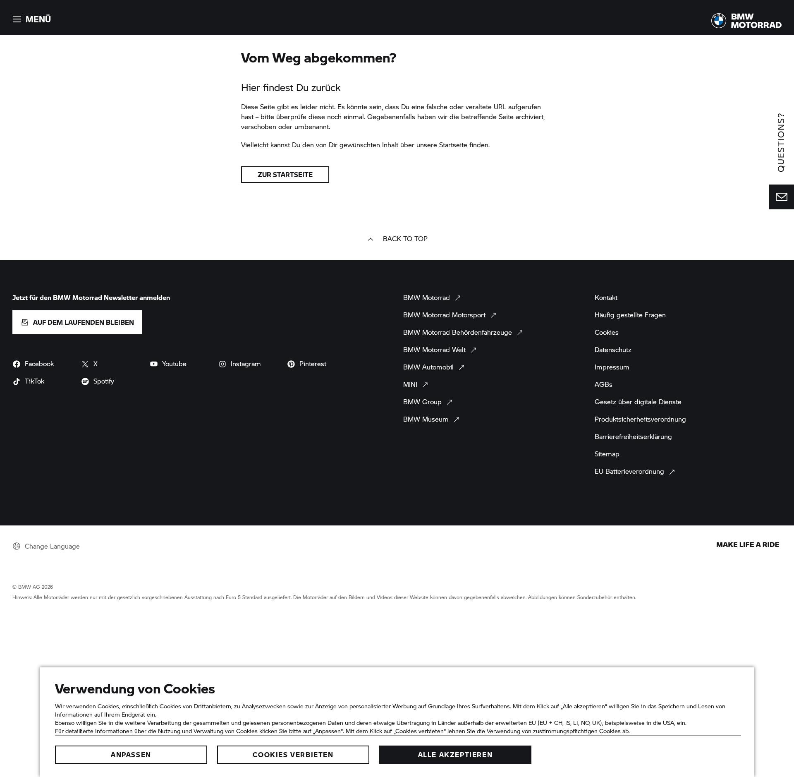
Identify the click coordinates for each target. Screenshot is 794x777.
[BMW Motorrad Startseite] (746, 20)
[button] (30, 19)
